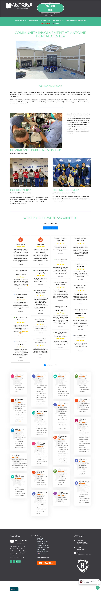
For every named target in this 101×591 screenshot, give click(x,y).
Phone (79, 547)
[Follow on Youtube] (19, 561)
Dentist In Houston (20, 20)
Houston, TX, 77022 (82, 543)
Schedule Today (46, 563)
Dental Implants (33, 20)
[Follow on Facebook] (11, 561)
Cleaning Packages (71, 20)
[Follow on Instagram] (17, 561)
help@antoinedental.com (84, 554)
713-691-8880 (80, 549)
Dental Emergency (46, 23)
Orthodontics (45, 20)
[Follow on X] (14, 561)
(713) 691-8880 (50, 8)
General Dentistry (57, 20)
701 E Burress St (81, 542)
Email (78, 552)
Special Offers (82, 20)
